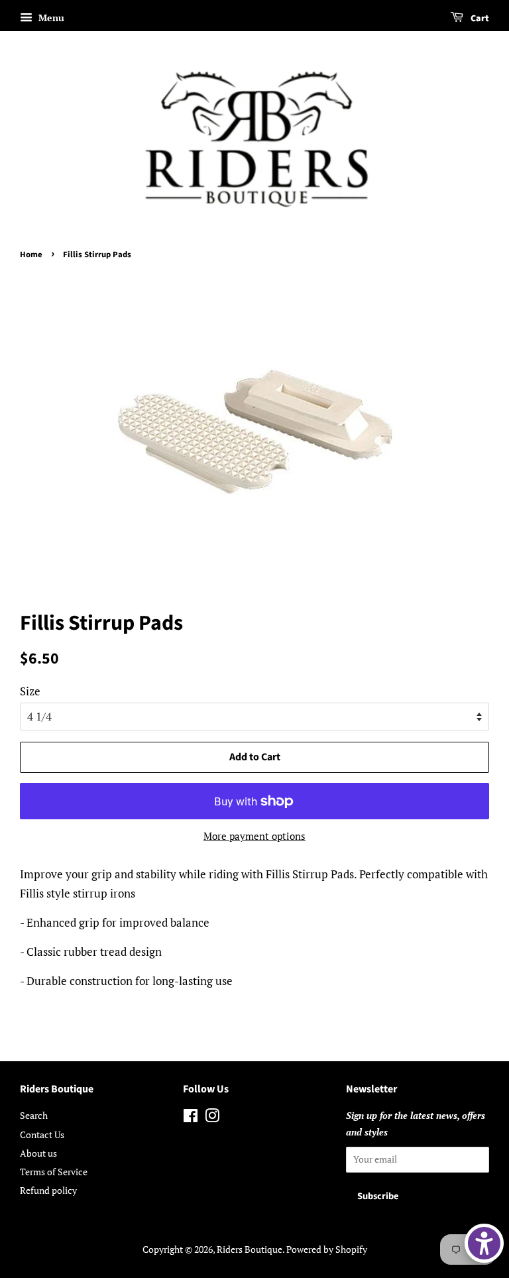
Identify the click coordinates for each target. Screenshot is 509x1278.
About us (38, 1153)
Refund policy (48, 1190)
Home (31, 255)
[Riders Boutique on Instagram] (212, 1118)
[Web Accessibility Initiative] (484, 1243)
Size (30, 691)
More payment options (254, 835)
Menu (50, 17)
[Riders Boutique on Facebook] (190, 1118)
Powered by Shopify (326, 1249)
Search (34, 1115)
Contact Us (42, 1134)
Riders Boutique (249, 1249)
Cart (479, 18)
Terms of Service (53, 1171)
